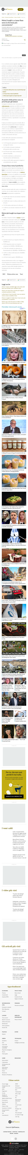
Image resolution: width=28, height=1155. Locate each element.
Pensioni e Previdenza (7, 1074)
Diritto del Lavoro (6, 1021)
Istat (16, 1095)
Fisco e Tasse (18, 990)
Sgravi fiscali (5, 1102)
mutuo (18, 217)
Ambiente (4, 1040)
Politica (4, 1032)
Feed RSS (11, 1133)
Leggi (16, 995)
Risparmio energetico (7, 1049)
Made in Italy (5, 1106)
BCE (4, 274)
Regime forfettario (19, 998)
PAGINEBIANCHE (5, 1146)
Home (3, 17)
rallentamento (5, 106)
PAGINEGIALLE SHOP (19, 1145)
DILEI (15, 1146)
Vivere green (5, 1053)
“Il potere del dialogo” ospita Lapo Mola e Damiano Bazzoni (18, 895)
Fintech (16, 1040)
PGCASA (25, 1145)
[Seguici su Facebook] (12, 1139)
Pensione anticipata (19, 1005)
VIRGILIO (6, 1145)
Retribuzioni (5, 1023)
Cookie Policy (21, 1149)
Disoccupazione (5, 1025)
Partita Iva (4, 1072)
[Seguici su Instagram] (16, 1139)
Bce (4, 60)
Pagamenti (4, 1091)
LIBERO (2, 1145)
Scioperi (4, 1011)
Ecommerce (5, 1100)
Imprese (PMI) (5, 997)
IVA (3, 1113)
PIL (16, 1097)
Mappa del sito (21, 1131)
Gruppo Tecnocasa (17, 60)
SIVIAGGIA (19, 1146)
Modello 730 (18, 1108)
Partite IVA (4, 1027)
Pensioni (17, 1003)
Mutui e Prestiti (17, 17)
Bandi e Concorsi (6, 1019)
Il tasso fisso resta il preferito (11, 93)
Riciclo (3, 1051)
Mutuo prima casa (12, 274)
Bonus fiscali (17, 993)
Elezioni (4, 1034)
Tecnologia (18, 1038)
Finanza (4, 993)
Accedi (20, 9)
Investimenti (5, 995)
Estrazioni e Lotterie (6, 1007)
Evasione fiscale (18, 997)
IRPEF (16, 1084)
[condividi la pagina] (24, 39)
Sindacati (17, 1086)
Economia (5, 990)
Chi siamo (6, 1149)
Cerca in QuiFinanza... (13, 1127)
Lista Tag (17, 1116)
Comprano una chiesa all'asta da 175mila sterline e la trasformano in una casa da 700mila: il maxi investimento (19, 960)
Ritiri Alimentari (5, 1009)
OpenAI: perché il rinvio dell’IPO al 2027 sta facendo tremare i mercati (19, 856)
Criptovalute (5, 1062)
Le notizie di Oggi (19, 1114)
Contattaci (14, 1131)
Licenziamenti (5, 1115)
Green (4, 1038)
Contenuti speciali (7, 1131)
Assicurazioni (5, 1060)
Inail (16, 1106)
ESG (3, 1042)
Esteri (16, 1032)
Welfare (4, 1104)
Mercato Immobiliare (9, 17)
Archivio (16, 1133)
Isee (16, 1103)
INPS (3, 1089)
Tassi (21, 274)
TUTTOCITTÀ (11, 1146)
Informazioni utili (6, 1004)
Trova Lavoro (5, 1017)
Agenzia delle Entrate (7, 1098)
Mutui (3, 1070)
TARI (16, 1110)
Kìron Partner (9, 60)
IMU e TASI (17, 1093)
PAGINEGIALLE (11, 1145)
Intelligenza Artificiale (19, 1042)
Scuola (3, 1093)
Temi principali (18, 1112)
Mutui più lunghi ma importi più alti (13, 95)
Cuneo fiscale (18, 1105)
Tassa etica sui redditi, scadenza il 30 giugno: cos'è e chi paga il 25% (18, 848)
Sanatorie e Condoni (6, 1108)
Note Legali (11, 1149)
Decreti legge (5, 1084)
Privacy (16, 1149)
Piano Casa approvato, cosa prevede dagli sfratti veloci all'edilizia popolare (19, 968)
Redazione (18, 1058)
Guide (3, 1058)
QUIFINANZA (23, 1146)
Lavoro (4, 1015)
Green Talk (4, 1044)
